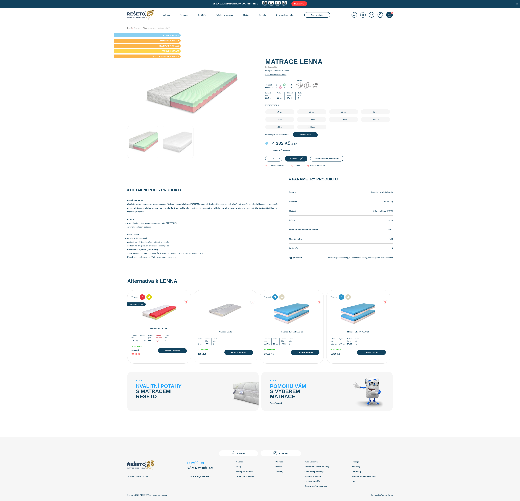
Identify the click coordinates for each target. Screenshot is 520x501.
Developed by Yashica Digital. (382, 495)
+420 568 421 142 (139, 476)
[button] (316, 165)
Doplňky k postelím (285, 15)
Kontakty (356, 467)
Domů (129, 28)
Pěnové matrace (149, 28)
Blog (354, 481)
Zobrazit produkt (172, 351)
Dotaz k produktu (277, 165)
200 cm (311, 127)
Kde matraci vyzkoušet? (326, 158)
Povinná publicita (313, 476)
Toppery (184, 15)
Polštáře (202, 15)
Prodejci (355, 462)
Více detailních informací (275, 74)
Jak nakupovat (311, 462)
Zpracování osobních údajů (317, 467)
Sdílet (297, 165)
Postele (262, 15)
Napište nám (305, 135)
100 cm (280, 119)
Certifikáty (356, 471)
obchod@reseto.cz (142, 257)
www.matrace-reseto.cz (167, 257)
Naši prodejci (317, 15)
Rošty (246, 15)
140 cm (343, 119)
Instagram (283, 453)
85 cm (343, 112)
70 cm (279, 112)
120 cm (311, 119)
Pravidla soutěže (312, 481)
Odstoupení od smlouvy (316, 486)
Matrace (166, 15)
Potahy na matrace (224, 15)
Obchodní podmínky (314, 471)
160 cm (375, 119)
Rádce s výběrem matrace (364, 476)
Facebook (240, 453)
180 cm (280, 127)
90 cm (375, 112)
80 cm (311, 112)
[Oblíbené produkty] (371, 15)
